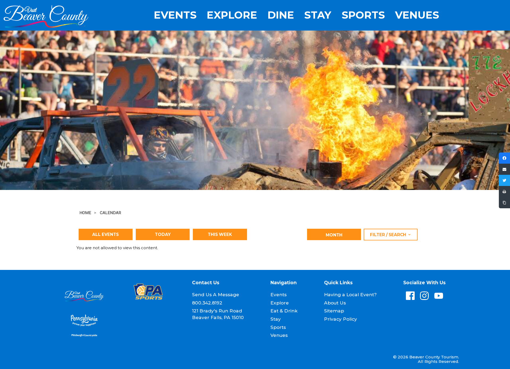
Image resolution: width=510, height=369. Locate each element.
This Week (220, 234)
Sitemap (334, 310)
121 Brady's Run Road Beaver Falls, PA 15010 (218, 314)
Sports (363, 15)
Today (163, 234)
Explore (232, 15)
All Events (105, 234)
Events (175, 15)
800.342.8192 (207, 303)
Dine (280, 15)
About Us (335, 303)
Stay (317, 15)
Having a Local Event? (350, 294)
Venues (417, 15)
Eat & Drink (284, 310)
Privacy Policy (340, 319)
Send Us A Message (215, 294)
